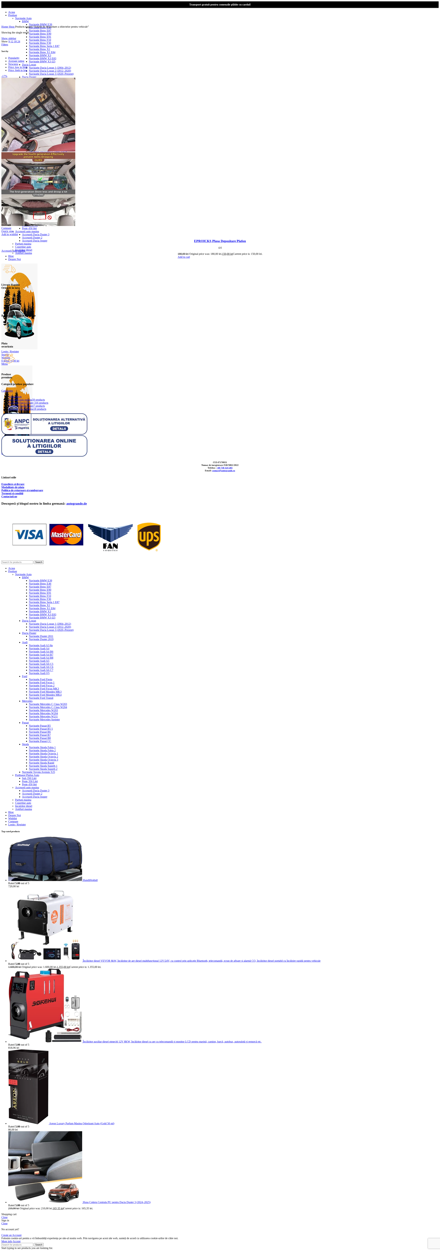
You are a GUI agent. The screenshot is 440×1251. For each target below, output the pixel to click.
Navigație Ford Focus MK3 (44, 688)
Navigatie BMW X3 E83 (42, 58)
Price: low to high (18, 67)
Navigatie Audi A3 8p (41, 645)
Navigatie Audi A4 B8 (41, 657)
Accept (16, 1241)
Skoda (25, 744)
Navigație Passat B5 (40, 725)
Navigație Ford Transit (41, 697)
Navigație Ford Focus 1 (41, 682)
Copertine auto (23, 246)
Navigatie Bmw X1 (39, 49)
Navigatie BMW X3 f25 (42, 61)
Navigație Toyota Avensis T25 (38, 772)
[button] (184, 256)
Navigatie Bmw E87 (40, 30)
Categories (7, 390)
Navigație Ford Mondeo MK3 (45, 691)
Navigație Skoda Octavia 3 (43, 759)
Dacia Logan (29, 64)
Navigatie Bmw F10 (40, 39)
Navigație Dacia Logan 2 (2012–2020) (50, 70)
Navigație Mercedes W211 (43, 716)
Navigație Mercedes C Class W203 (48, 704)
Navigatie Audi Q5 (39, 673)
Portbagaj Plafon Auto (27, 775)
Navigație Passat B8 (40, 738)
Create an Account (11, 1235)
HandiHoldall (90, 880)
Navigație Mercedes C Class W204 (48, 707)
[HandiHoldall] (45, 880)
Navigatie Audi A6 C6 (41, 667)
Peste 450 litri (29, 228)
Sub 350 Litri (29, 778)
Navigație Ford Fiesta (40, 679)
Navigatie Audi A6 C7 (41, 670)
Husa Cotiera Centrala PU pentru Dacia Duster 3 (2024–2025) (117, 1202)
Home (5, 26)
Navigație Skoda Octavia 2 (43, 756)
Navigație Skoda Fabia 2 (42, 750)
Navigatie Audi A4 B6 (41, 651)
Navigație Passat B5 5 (41, 728)
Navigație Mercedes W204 (43, 713)
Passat (25, 722)
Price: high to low (18, 70)
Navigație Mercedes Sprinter (44, 719)
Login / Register (17, 824)
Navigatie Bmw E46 (40, 583)
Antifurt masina (23, 253)
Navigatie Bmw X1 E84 (42, 52)
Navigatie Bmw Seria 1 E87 (44, 46)
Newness (13, 64)
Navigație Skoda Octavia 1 (43, 753)
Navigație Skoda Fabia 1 (42, 747)
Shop (12, 26)
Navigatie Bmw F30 (40, 43)
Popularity (13, 57)
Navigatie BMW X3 (40, 55)
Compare (13, 821)
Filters (4, 44)
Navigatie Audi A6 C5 (41, 663)
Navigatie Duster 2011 (41, 636)
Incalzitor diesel (23, 806)
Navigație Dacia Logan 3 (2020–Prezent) (51, 73)
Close (4, 1217)
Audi (25, 642)
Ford (24, 676)
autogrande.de (76, 503)
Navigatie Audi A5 (39, 660)
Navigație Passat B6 (40, 731)
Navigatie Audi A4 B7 (41, 654)
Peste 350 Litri (30, 781)
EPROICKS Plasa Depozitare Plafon (220, 241)
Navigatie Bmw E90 (40, 33)
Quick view (7, 231)
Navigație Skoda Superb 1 (43, 765)
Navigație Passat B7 (40, 735)
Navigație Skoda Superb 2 (43, 768)
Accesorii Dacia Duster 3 (35, 234)
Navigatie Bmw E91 (40, 36)
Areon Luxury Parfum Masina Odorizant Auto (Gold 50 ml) (81, 1123)
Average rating (16, 61)
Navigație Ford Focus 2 (41, 685)
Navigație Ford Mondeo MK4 (45, 694)
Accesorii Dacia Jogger (34, 240)
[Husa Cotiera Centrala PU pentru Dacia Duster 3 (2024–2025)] (45, 1202)
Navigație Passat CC (40, 741)
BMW (25, 21)
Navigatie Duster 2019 (41, 639)
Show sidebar (8, 38)
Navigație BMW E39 (40, 24)
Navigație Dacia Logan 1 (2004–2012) (50, 67)
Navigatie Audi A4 (39, 648)
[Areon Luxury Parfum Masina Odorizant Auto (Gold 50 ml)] (28, 1123)
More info (6, 1241)
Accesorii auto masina (27, 231)
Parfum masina (23, 243)
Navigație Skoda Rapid (41, 762)
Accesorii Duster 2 (32, 237)
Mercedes (27, 701)
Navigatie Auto (23, 18)
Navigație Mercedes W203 (43, 710)
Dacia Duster (29, 76)
